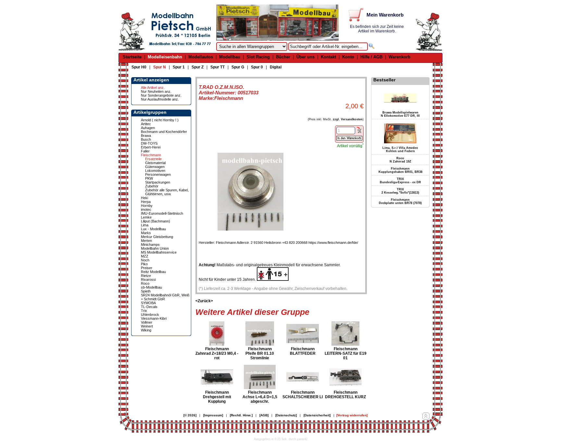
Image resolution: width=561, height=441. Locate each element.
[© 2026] (189, 415)
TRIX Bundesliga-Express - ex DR (400, 180)
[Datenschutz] (286, 415)
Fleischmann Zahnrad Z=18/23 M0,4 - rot (216, 353)
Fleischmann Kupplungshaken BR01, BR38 (400, 170)
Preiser (146, 268)
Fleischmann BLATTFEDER (303, 351)
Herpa (146, 202)
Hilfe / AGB (371, 56)
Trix (144, 311)
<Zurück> (204, 301)
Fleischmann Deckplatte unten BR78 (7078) (400, 201)
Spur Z (198, 67)
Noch (145, 260)
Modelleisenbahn (165, 56)
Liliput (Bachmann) (155, 221)
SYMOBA (148, 303)
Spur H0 (138, 67)
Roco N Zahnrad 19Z (400, 160)
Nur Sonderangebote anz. (161, 95)
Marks (146, 233)
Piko (144, 264)
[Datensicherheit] (317, 415)
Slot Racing (258, 56)
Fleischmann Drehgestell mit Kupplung (217, 397)
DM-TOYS (149, 143)
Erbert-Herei (150, 147)
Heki (144, 198)
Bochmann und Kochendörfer (164, 132)
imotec (146, 209)
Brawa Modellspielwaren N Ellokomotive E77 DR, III (400, 114)
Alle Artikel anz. (153, 87)
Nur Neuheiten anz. (156, 91)
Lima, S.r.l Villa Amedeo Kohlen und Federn (400, 149)
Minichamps (150, 244)
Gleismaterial (155, 163)
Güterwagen (155, 167)
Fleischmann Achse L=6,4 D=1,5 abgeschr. (260, 397)
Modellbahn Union (155, 248)
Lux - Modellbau (153, 229)
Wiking (146, 330)
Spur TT (217, 67)
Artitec (146, 124)
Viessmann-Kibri (154, 318)
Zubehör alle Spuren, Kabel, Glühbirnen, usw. (167, 192)
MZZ (144, 256)
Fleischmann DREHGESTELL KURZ (345, 394)
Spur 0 (257, 67)
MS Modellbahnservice (159, 252)
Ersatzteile (153, 159)
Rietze (146, 276)
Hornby (147, 206)
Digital (275, 67)
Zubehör (151, 186)
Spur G (237, 67)
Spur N (159, 67)
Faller (145, 151)
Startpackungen (157, 182)
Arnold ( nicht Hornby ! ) (160, 120)
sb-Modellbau (151, 287)
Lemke (146, 217)
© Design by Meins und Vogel (275, 422)
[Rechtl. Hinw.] (241, 415)
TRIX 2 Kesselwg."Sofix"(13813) (400, 191)
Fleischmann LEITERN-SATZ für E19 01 (346, 353)
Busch (146, 139)
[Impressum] (213, 415)
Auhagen (148, 128)
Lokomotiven (155, 171)
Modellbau (229, 56)
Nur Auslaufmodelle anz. (160, 99)
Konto (348, 56)
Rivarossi (148, 279)
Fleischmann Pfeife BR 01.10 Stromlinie (259, 353)
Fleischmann (151, 155)
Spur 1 (179, 67)
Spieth (146, 291)
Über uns (305, 56)
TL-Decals (149, 307)
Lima (144, 225)
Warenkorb (399, 56)
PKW (149, 178)
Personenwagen (158, 174)
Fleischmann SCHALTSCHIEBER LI (302, 394)
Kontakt (328, 56)
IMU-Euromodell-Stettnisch (162, 213)
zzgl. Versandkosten (348, 119)
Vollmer (146, 322)
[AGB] (263, 415)
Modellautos (200, 56)
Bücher (283, 56)
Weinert (147, 326)
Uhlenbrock (150, 314)
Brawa (146, 135)
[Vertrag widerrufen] (352, 415)
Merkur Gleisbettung (157, 237)
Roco (145, 283)
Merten (146, 241)
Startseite (132, 56)
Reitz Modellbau (153, 272)
